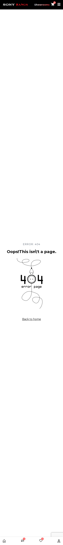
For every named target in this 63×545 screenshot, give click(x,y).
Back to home (31, 319)
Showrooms (42, 4)
